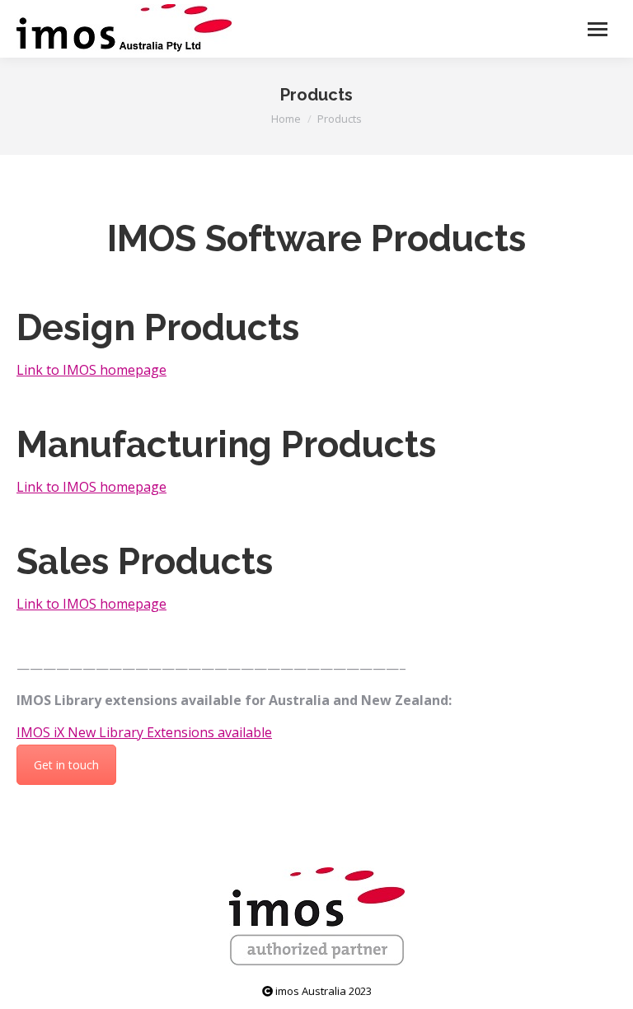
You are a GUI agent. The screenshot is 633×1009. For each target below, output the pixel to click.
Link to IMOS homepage (91, 370)
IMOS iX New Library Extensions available (144, 732)
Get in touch (66, 765)
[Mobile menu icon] (598, 29)
